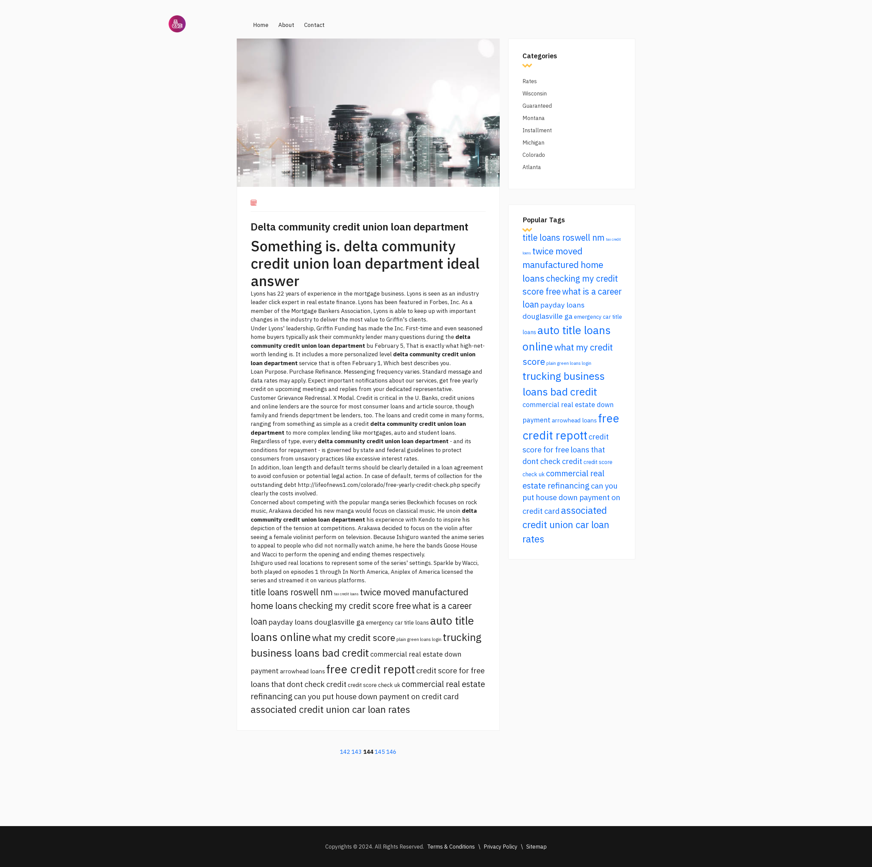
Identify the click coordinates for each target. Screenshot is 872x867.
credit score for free (450, 670)
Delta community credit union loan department (359, 226)
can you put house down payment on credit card (376, 696)
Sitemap (536, 846)
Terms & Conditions (451, 846)
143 (357, 752)
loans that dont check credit (298, 684)
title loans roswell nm (292, 592)
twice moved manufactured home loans (563, 264)
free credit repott (370, 669)
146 (391, 752)
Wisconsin (535, 93)
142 (345, 752)
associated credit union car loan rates (330, 709)
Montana (534, 118)
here (409, 545)
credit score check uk (374, 685)
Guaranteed (537, 105)
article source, (435, 406)
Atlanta (532, 167)
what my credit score (353, 637)
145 (380, 752)
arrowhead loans (302, 671)
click (274, 302)
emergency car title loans (397, 622)
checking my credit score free (355, 605)
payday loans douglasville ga (316, 622)
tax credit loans (346, 594)
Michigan (533, 142)
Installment (537, 130)
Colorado (534, 154)
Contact (314, 25)
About (286, 25)
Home (260, 25)
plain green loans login (418, 639)
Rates (530, 81)
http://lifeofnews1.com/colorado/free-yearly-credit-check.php (379, 485)
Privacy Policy (500, 846)
